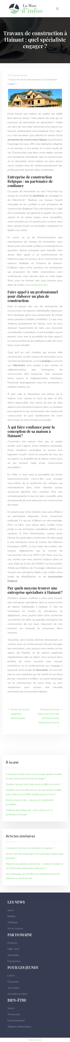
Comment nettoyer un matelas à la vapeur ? (30, 847)
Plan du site (35, 1039)
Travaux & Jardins (19, 75)
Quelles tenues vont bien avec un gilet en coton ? (33, 784)
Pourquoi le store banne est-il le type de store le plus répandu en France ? (48, 718)
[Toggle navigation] (57, 8)
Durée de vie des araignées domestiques (20, 714)
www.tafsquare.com (36, 284)
